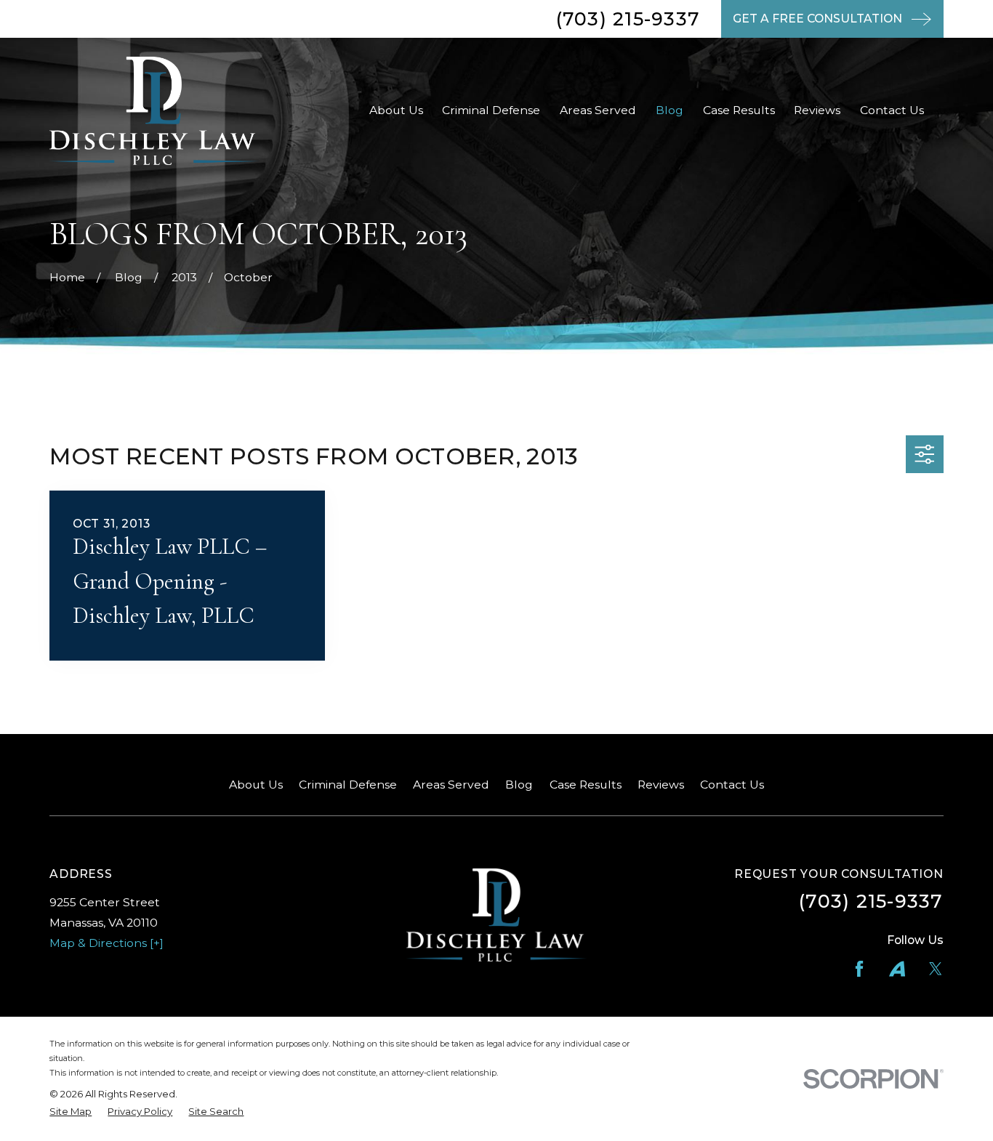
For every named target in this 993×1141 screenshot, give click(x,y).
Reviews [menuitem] (817, 110)
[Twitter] (936, 969)
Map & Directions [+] (106, 943)
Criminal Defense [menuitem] (491, 110)
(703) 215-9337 (628, 19)
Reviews (661, 784)
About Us (256, 784)
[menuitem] (70, 1112)
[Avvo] (897, 969)
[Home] (154, 111)
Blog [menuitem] (669, 110)
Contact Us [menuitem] (892, 110)
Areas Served (451, 784)
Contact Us (732, 784)
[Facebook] (859, 969)
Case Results (586, 784)
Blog (519, 784)
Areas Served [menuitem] (598, 110)
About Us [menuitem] (396, 110)
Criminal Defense (348, 784)
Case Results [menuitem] (739, 110)
